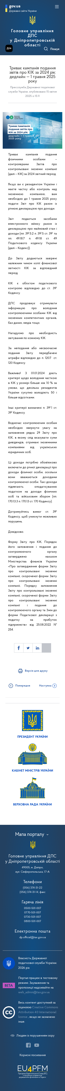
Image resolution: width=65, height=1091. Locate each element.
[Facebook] (28, 1045)
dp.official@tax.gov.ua (32, 937)
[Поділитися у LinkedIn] (37, 647)
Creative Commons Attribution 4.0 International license (38, 1012)
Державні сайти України (23, 11)
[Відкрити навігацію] (57, 6)
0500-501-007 (32, 908)
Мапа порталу (29, 834)
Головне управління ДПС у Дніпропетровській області (32, 38)
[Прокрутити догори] (58, 1071)
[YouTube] (36, 1045)
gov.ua (14, 6)
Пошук (55, 49)
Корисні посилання (33, 1055)
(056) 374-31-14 (29, 892)
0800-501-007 (32, 921)
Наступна (45, 685)
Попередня (22, 685)
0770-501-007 (32, 912)
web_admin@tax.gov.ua (34, 992)
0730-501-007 (32, 917)
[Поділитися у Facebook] (18, 647)
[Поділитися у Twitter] (27, 647)
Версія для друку (36, 670)
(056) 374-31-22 (32, 887)
